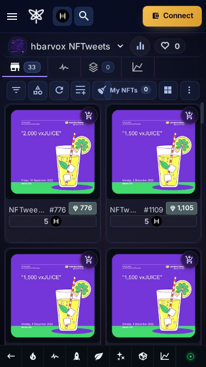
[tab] (25, 67)
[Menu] (12, 16)
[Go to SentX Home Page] (36, 16)
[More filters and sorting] (189, 90)
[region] (103, 223)
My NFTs (129, 89)
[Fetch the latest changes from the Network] (59, 90)
